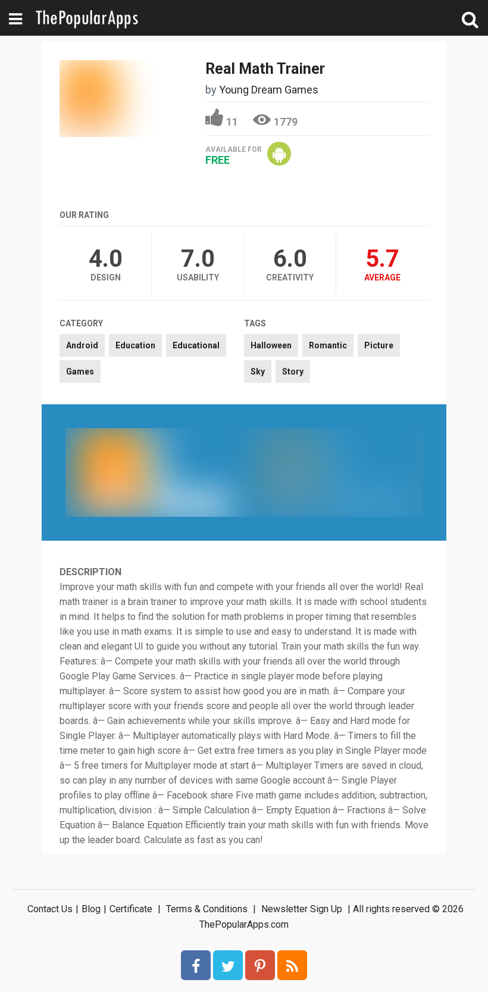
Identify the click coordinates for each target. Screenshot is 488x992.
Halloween (271, 345)
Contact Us (50, 909)
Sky (258, 371)
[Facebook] (196, 965)
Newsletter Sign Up (301, 909)
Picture (378, 345)
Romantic (328, 345)
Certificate (131, 909)
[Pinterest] (260, 965)
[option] (154, 472)
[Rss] (292, 965)
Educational (196, 345)
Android (82, 345)
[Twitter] (228, 965)
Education (135, 345)
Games (80, 371)
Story (293, 371)
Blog (91, 909)
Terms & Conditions (207, 909)
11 (232, 122)
